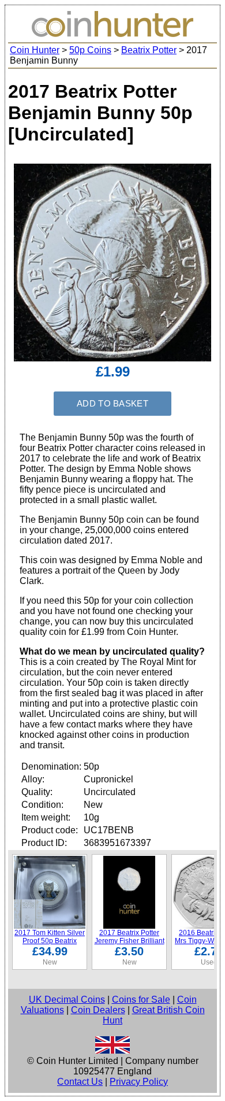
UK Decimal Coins (67, 999)
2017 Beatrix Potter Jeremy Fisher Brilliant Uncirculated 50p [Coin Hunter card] (129, 945)
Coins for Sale (141, 999)
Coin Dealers (98, 1010)
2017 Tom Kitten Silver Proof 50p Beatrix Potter (49, 941)
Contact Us (80, 1082)
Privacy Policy (139, 1082)
